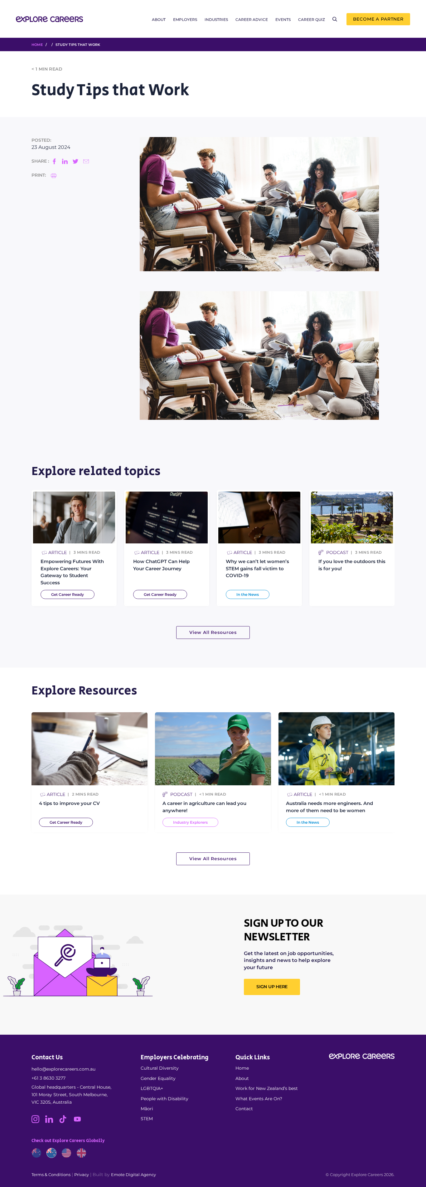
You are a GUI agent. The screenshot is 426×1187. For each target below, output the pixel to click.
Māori (147, 1108)
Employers (185, 19)
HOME (37, 44)
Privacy (81, 1174)
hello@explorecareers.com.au (63, 1069)
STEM (147, 1118)
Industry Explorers (190, 822)
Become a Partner (378, 19)
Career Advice (251, 19)
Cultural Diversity (160, 1068)
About (159, 19)
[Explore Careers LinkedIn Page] (52, 1121)
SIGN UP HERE (272, 986)
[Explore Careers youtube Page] (80, 1121)
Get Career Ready (67, 594)
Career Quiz (311, 19)
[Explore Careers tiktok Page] (66, 1121)
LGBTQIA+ (152, 1088)
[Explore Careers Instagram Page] (38, 1121)
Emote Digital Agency (133, 1174)
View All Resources (213, 632)
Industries (216, 19)
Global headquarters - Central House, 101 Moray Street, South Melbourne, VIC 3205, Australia (71, 1094)
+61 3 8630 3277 (48, 1078)
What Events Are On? (258, 1098)
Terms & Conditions (50, 1174)
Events (283, 19)
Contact (244, 1108)
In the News (247, 594)
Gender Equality (158, 1078)
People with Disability (164, 1098)
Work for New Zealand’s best (266, 1088)
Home (242, 1068)
